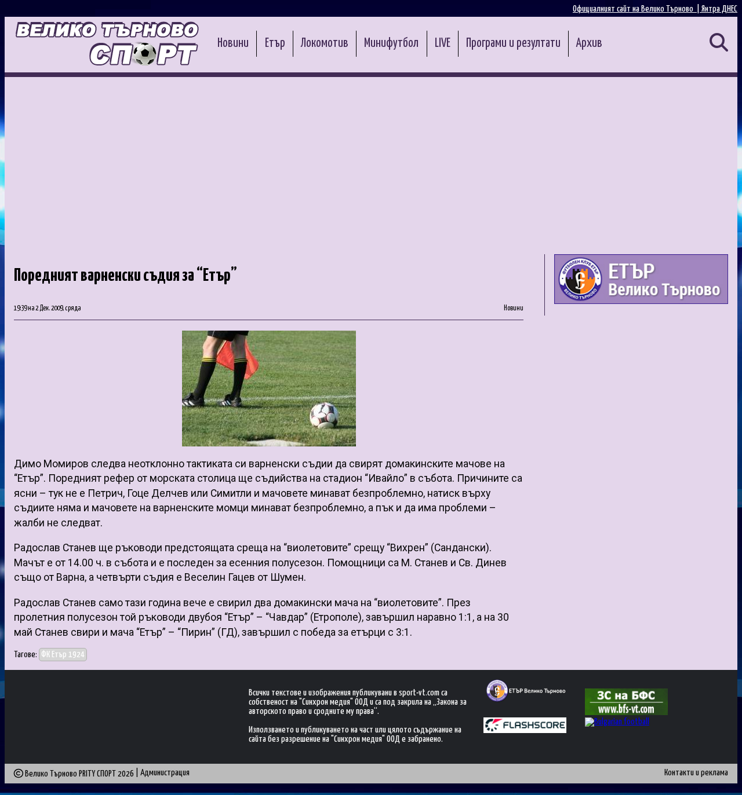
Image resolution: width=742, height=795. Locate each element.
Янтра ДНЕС (719, 9)
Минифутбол (391, 43)
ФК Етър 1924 (63, 654)
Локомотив (324, 43)
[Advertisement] (371, 164)
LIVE (442, 43)
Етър (275, 43)
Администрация (165, 772)
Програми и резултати (513, 43)
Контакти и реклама (696, 772)
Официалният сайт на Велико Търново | (637, 9)
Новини (233, 43)
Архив (589, 43)
